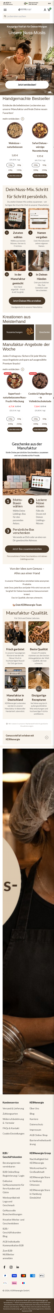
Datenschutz (36, 1124)
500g (44, 165)
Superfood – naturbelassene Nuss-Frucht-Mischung (14, 397)
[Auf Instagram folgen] (11, 1267)
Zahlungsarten (10, 1113)
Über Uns (34, 1108)
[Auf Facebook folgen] (4, 1267)
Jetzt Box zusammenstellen (27, 549)
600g (10, 170)
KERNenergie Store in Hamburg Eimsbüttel (40, 1194)
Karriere (34, 1119)
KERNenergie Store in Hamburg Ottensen (40, 1181)
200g (36, 165)
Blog (32, 1113)
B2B (49, 3)
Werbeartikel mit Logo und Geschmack (11, 1201)
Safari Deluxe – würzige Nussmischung (40, 147)
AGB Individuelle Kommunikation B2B (13, 1243)
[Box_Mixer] (27, 477)
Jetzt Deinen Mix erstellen (27, 300)
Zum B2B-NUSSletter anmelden (8, 1254)
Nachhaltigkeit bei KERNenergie (39, 1161)
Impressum (35, 1129)
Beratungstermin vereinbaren (11, 1164)
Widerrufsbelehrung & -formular (13, 1121)
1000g (35, 170)
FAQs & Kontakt (11, 1128)
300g (19, 165)
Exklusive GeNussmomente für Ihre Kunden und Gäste (13, 1187)
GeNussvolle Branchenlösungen (12, 1212)
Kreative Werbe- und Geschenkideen (13, 1221)
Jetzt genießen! (27, 84)
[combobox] (26, 16)
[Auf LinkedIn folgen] (18, 1267)
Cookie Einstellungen (13, 1133)
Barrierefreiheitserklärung (40, 1142)
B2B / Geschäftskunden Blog (12, 1232)
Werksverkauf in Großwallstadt (38, 1170)
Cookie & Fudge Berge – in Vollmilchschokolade (40, 397)
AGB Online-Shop (39, 1135)
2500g (44, 170)
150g (10, 165)
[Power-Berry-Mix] (27, 59)
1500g (19, 170)
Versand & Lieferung (13, 1108)
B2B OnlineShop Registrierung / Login (13, 1173)
